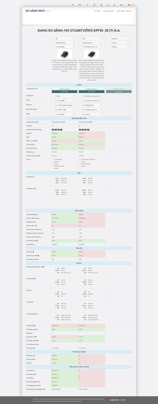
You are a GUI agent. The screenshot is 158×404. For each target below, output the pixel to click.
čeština (117, 4)
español (97, 4)
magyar (104, 4)
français (90, 4)
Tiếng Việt (132, 4)
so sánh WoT (38, 11)
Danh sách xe (108, 11)
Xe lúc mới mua (65, 89)
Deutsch (83, 4)
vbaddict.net (41, 389)
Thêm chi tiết (56, 389)
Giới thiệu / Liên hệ (124, 11)
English (76, 4)
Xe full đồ (65, 91)
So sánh (97, 11)
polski (110, 4)
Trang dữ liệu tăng (58, 122)
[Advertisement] (79, 20)
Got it (123, 400)
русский (124, 4)
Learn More (114, 400)
